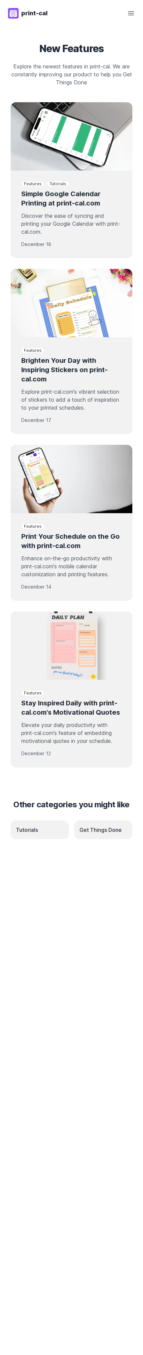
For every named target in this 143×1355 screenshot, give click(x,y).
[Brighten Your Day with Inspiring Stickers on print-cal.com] (71, 303)
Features (33, 183)
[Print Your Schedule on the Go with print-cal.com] (71, 479)
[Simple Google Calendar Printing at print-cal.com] (71, 136)
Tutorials (58, 183)
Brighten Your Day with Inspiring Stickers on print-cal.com (64, 370)
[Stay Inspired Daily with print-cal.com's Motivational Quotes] (71, 645)
